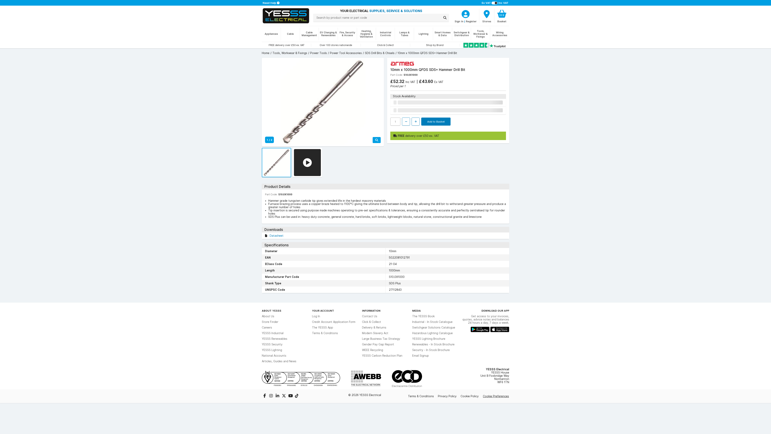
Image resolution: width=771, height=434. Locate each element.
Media (416, 310)
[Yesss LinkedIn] (278, 396)
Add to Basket (436, 121)
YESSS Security (272, 344)
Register (471, 21)
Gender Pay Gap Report (378, 344)
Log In (316, 316)
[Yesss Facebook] (265, 396)
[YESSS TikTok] (297, 396)
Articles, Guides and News (279, 361)
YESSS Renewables (274, 338)
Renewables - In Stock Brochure (433, 344)
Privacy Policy (447, 396)
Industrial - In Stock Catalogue (432, 321)
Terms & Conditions (325, 333)
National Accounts (274, 355)
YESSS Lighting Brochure (428, 338)
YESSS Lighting (272, 350)
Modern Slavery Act (375, 333)
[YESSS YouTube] (291, 396)
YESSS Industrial (273, 333)
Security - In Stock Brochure (431, 350)
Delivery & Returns (374, 327)
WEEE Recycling (372, 350)
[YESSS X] (284, 396)
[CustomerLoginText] (466, 13)
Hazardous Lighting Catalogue (432, 333)
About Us (268, 316)
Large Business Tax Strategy (381, 338)
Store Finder (270, 321)
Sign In (459, 21)
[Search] (445, 18)
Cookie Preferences (496, 396)
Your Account (323, 310)
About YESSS (271, 310)
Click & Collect (371, 321)
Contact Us (369, 316)
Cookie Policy (470, 396)
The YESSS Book (423, 316)
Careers (267, 327)
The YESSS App (322, 327)
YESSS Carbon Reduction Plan (382, 355)
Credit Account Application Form (333, 321)
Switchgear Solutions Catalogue (433, 327)
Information (371, 310)
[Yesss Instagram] (271, 396)
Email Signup (420, 355)
